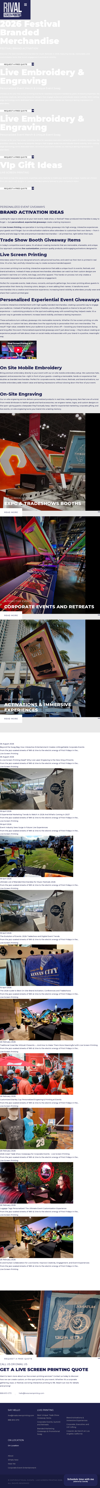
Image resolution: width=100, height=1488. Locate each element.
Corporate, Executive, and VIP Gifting (77, 1425)
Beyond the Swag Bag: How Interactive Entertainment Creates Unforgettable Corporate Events (42, 747)
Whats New (13, 1460)
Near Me (11, 1464)
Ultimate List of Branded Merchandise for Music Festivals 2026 (27, 882)
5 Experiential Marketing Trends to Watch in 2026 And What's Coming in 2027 (35, 814)
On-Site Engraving (21, 394)
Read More (11, 512)
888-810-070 (6, 1393)
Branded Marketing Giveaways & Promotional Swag (48, 1431)
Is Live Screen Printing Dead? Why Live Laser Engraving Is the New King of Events (37, 760)
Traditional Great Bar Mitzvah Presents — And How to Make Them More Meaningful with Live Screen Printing (49, 1045)
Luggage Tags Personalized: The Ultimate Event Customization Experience (33, 1208)
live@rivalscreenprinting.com (21, 1415)
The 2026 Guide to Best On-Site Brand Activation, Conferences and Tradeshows (35, 991)
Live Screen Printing (23, 254)
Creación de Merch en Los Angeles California (78, 1432)
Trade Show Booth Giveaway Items (40, 240)
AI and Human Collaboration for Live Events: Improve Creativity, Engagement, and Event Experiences (44, 1263)
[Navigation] (25, 4)
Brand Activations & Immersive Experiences (76, 1419)
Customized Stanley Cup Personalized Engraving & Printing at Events (30, 1099)
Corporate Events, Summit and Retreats (48, 1423)
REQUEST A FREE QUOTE (18, 1359)
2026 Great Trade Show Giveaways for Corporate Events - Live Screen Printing (35, 1154)
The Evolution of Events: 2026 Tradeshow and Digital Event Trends (30, 936)
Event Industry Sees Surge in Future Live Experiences (24, 827)
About (10, 1456)
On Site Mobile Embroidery (31, 367)
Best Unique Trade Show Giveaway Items (48, 1416)
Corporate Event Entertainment (22, 1468)
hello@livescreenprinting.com (31, 1393)
